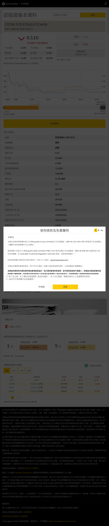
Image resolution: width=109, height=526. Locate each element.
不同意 (41, 286)
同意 (65, 286)
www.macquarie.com (59, 260)
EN (102, 230)
